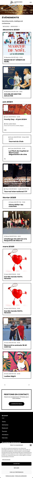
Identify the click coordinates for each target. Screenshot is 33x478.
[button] (30, 445)
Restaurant (5, 428)
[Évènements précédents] (5, 385)
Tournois (4, 431)
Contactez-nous (16, 403)
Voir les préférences (16, 472)
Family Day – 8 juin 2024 (15, 119)
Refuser (16, 468)
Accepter (16, 463)
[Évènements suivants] (29, 385)
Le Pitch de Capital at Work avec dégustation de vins (18, 152)
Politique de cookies (10, 475)
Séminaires (5, 425)
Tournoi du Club (16, 141)
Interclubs (5, 438)
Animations (5, 434)
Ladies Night (10, 376)
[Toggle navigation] (31, 2)
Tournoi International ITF (15, 191)
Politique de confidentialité (21, 475)
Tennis (4, 421)
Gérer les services (6, 459)
